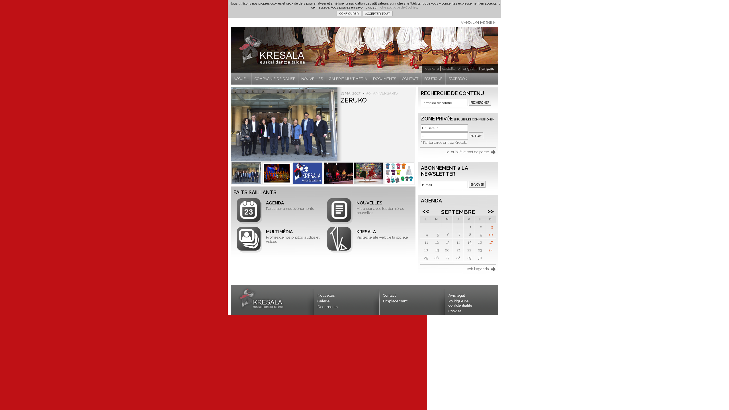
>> (491, 211)
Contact (389, 295)
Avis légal (457, 295)
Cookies (455, 311)
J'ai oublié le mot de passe (467, 152)
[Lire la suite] (246, 173)
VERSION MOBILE (478, 22)
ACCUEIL (241, 79)
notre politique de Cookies (397, 7)
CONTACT (410, 79)
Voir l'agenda (478, 269)
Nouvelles (326, 295)
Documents (327, 307)
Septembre (458, 212)
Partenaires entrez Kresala (445, 142)
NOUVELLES (312, 79)
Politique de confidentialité (460, 303)
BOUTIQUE (433, 79)
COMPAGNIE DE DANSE (275, 79)
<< (425, 211)
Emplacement (395, 301)
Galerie (323, 301)
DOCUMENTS (384, 79)
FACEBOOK (458, 79)
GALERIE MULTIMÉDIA (348, 79)
